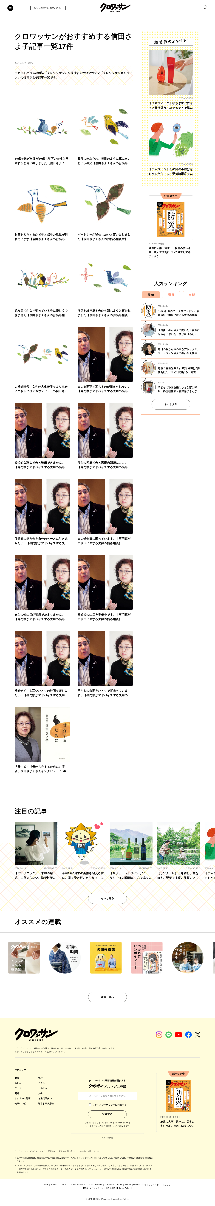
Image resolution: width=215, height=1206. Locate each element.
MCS (85, 1188)
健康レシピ (20, 1103)
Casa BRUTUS (78, 1185)
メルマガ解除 (107, 1138)
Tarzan (119, 1185)
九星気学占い (45, 1098)
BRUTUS (55, 1185)
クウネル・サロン (155, 1185)
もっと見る (170, 404)
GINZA (90, 1185)
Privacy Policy (123, 1188)
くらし (41, 1083)
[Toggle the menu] (10, 8)
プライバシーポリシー (118, 1123)
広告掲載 (111, 1188)
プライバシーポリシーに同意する (109, 1104)
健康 (17, 1078)
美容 (40, 1078)
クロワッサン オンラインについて (30, 1151)
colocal (128, 1185)
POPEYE (65, 1185)
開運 (17, 1093)
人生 (40, 1093)
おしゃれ (19, 1083)
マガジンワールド (97, 1188)
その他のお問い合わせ (89, 1151)
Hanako (99, 1185)
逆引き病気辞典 (46, 1103)
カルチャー (44, 1088)
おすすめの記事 (23, 1098)
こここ (167, 1185)
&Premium (109, 1185)
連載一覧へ (107, 997)
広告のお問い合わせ (68, 1151)
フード (18, 1088)
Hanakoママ (139, 1185)
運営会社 (52, 1151)
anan (46, 1185)
